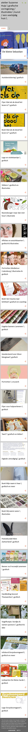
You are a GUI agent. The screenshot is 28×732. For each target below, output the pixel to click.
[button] (25, 56)
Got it (18, 730)
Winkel (3, 28)
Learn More (11, 730)
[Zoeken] (22, 3)
